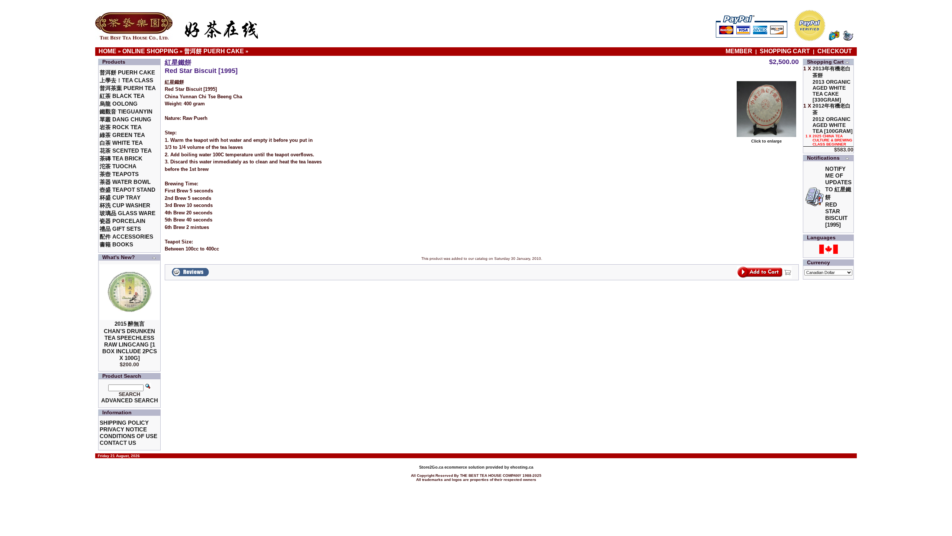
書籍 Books (116, 244)
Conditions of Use (128, 436)
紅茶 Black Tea (122, 96)
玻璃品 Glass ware (127, 213)
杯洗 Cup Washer (125, 205)
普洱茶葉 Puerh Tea (128, 88)
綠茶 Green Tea (122, 135)
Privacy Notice (123, 429)
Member (740, 51)
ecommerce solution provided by (464, 467)
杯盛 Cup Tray (120, 197)
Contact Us (118, 443)
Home (107, 51)
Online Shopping (150, 51)
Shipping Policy (124, 422)
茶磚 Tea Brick (121, 158)
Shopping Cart (785, 51)
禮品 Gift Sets (120, 229)
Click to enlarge (766, 141)
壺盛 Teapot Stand (127, 189)
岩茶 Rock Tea (121, 127)
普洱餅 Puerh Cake (214, 51)
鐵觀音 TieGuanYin (126, 111)
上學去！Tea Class (126, 80)
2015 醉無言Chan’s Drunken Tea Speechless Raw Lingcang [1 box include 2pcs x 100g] (129, 340)
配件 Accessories (126, 236)
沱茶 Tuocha (118, 166)
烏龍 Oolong (119, 103)
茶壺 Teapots (119, 174)
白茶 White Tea (121, 143)
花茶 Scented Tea (126, 150)
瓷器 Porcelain (122, 221)
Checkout (834, 51)
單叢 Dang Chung (125, 119)
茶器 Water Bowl (125, 182)
